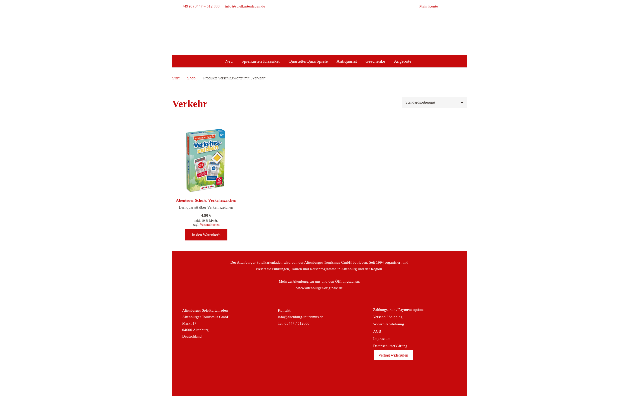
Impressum (381, 339)
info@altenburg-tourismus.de (300, 317)
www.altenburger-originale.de (319, 288)
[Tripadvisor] (325, 383)
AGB (377, 331)
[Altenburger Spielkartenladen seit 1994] (319, 42)
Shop (191, 78)
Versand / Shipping (388, 317)
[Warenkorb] (443, 6)
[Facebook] (303, 383)
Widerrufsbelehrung (388, 324)
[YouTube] (336, 383)
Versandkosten (210, 224)
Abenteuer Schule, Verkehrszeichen (206, 200)
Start (175, 78)
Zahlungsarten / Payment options (398, 310)
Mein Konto (428, 6)
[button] (454, 6)
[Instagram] (314, 383)
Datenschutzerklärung (390, 346)
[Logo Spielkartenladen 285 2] (319, 28)
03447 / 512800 (297, 323)
